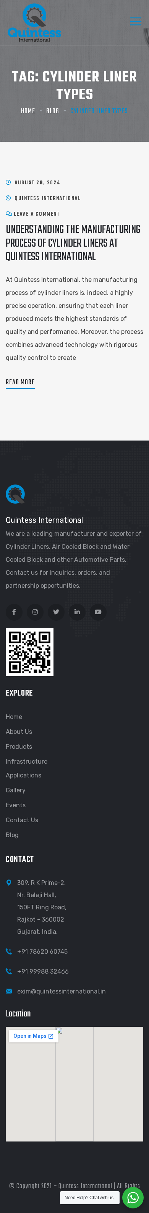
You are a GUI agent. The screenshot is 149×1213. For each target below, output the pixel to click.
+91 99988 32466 (43, 971)
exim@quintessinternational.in (61, 991)
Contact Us (22, 820)
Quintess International (48, 198)
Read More (20, 382)
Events (16, 805)
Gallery (16, 790)
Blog (52, 111)
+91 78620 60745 (42, 951)
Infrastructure (26, 761)
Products (19, 746)
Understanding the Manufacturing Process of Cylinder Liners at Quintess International (73, 243)
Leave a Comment (37, 214)
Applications (23, 775)
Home (28, 111)
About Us (19, 731)
